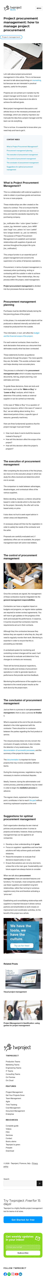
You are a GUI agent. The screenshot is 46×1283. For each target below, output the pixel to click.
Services (9, 1135)
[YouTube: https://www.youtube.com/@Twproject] (16, 1274)
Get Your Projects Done (15, 1095)
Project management (11, 37)
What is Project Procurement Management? (22, 146)
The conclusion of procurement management (23, 162)
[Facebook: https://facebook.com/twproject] (5, 1274)
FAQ (7, 1132)
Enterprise (10, 1114)
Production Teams (13, 1061)
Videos (8, 1129)
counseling (36, 80)
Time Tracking (11, 1104)
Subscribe (23, 1253)
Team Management (13, 1098)
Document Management (15, 1111)
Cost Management (13, 1107)
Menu (39, 8)
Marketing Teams (12, 1064)
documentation (13, 759)
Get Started (23, 1219)
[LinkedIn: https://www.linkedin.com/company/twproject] (20, 1274)
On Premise (10, 1077)
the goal (32, 800)
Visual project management (15, 992)
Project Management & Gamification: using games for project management (22, 1024)
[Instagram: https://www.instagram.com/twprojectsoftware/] (13, 1274)
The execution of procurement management (22, 154)
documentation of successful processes (19, 750)
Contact (9, 1138)
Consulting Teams (13, 1074)
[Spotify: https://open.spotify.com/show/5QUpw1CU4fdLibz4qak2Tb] (9, 1274)
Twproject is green (13, 1144)
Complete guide (12, 1125)
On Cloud (9, 1080)
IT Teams (9, 1071)
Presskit (9, 1147)
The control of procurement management (21, 158)
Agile (8, 1101)
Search (6, 1179)
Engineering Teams (13, 1068)
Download (10, 1150)
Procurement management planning (19, 150)
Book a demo (11, 1141)
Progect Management (14, 1092)
